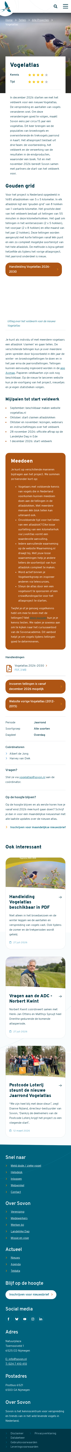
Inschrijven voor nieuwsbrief (29, 1294)
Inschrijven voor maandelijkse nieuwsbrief (37, 827)
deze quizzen (38, 618)
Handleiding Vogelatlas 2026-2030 (29, 269)
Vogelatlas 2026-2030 (29, 665)
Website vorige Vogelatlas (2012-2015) (32, 704)
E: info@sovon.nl (16, 1359)
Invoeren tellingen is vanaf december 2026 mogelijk (27, 686)
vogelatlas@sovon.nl (32, 777)
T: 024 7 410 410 (16, 1364)
